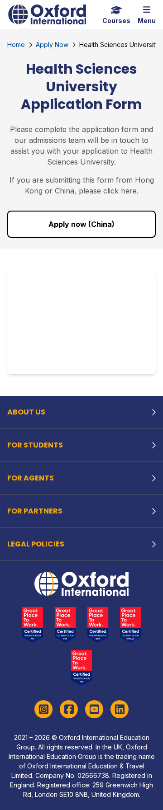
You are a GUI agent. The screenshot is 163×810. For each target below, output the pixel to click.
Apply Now (52, 44)
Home (16, 44)
